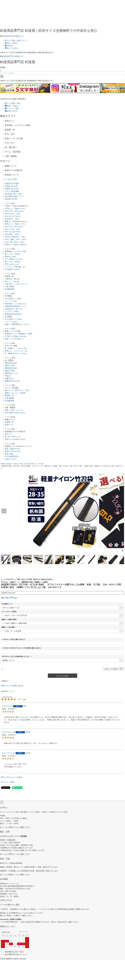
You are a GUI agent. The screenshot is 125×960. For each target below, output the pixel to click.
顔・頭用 (15, 348)
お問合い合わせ (6, 900)
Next (122, 89)
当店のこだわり (11, 459)
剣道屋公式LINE (11, 199)
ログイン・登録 (13, 108)
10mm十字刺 (15, 237)
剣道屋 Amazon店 (12, 189)
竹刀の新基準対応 (12, 456)
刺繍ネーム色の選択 (8, 627)
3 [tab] (63, 95)
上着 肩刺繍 (9, 286)
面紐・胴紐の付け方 (12, 449)
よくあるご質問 (11, 179)
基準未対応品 (13, 314)
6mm (13, 214)
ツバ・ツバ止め (11, 301)
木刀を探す (13, 319)
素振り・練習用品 (17, 324)
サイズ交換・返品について (17, 40)
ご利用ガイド (12, 827)
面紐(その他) (10, 365)
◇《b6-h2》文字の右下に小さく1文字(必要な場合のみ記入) (21, 648)
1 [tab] (60, 95)
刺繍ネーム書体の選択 (9, 619)
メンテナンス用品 (15, 267)
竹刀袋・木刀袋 (15, 336)
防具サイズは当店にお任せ (15, 439)
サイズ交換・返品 (13, 103)
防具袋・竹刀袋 (12, 464)
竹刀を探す (13, 298)
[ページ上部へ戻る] (1, 802)
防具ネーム (9, 425)
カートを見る (12, 48)
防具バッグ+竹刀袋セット (15, 339)
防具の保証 (9, 454)
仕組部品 (14, 309)
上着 (12, 279)
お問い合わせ (12, 111)
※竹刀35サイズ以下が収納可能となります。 (16, 656)
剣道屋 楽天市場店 (12, 183)
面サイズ (8, 434)
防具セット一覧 (15, 224)
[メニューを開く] (1, 70)
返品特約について (8, 691)
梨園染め (12, 381)
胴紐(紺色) (11, 368)
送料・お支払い (12, 43)
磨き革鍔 (15, 304)
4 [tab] (65, 95)
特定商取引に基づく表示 (14, 952)
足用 (16, 351)
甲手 (12, 264)
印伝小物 (15, 413)
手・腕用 (15, 353)
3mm (12, 219)
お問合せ (10, 46)
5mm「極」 (15, 242)
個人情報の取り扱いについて (16, 954)
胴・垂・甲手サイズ (12, 437)
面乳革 (11, 373)
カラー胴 (13, 259)
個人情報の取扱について (14, 196)
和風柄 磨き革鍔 (16, 306)
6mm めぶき (13, 216)
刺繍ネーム (15, 393)
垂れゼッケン (17, 390)
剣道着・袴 (9, 422)
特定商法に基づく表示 (13, 194)
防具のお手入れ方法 (12, 451)
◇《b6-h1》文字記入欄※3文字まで (13, 639)
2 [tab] (61, 95)
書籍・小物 (14, 410)
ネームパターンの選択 (9, 611)
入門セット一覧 (15, 208)
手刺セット (16, 244)
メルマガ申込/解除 (12, 191)
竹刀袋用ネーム (7, 604)
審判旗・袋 (9, 395)
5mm (14, 211)
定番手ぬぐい (10, 378)
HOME (3, 464)
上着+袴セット (16, 284)
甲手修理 (12, 269)
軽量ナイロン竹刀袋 (36, 464)
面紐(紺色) (11, 363)
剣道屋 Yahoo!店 (11, 186)
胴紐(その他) (10, 371)
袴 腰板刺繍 (9, 289)
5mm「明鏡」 (15, 239)
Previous (2, 89)
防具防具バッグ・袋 (18, 334)
